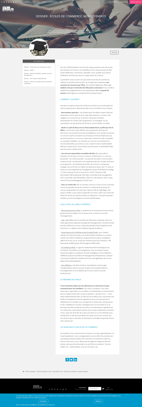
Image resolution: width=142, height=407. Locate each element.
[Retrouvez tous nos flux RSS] (16, 2)
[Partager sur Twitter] (71, 359)
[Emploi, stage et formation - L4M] (23, 371)
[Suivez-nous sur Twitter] (4, 2)
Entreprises (53, 2)
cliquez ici (51, 405)
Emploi (26, 2)
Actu (44, 2)
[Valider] (103, 388)
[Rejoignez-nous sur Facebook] (2, 2)
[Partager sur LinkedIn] (75, 359)
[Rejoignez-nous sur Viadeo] (11, 2)
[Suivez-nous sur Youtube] (13, 2)
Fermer (127, 394)
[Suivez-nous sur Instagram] (6, 2)
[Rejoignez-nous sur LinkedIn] (9, 2)
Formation (36, 2)
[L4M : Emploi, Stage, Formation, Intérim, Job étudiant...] (8, 9)
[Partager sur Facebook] (67, 359)
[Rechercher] (61, 2)
